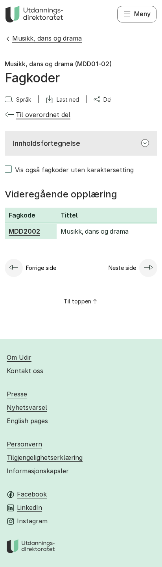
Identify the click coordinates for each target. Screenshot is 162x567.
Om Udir (19, 357)
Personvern (24, 444)
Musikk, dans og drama (47, 38)
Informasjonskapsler (38, 471)
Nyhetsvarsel (27, 407)
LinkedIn (29, 507)
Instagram (32, 521)
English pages (27, 421)
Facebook (32, 494)
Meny (142, 14)
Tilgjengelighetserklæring (45, 457)
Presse (17, 394)
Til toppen (77, 301)
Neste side (122, 267)
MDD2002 (24, 231)
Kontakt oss (25, 371)
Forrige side (41, 267)
